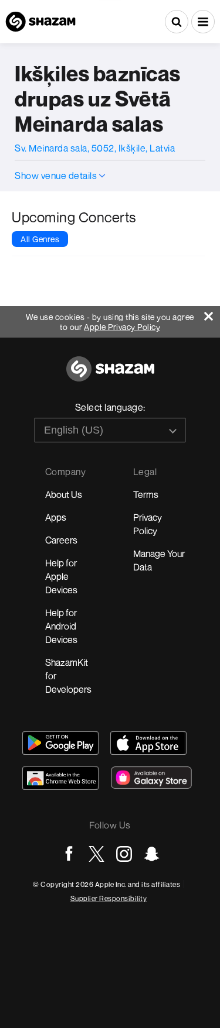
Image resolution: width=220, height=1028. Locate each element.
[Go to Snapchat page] (152, 854)
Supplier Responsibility (108, 898)
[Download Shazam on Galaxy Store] (151, 777)
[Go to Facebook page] (69, 854)
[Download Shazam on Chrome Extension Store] (60, 778)
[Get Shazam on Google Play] (60, 743)
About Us (63, 494)
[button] (203, 21)
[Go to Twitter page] (96, 854)
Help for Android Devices (61, 626)
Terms (145, 494)
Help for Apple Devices (61, 576)
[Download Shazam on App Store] (148, 743)
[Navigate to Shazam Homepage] (40, 22)
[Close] (212, 313)
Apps (55, 517)
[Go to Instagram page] (124, 854)
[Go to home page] (110, 375)
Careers (61, 540)
